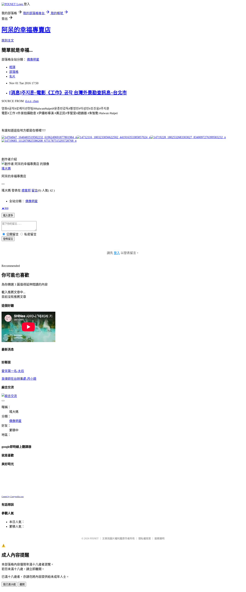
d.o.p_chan (32, 101)
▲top (5, 208)
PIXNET (94, 538)
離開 (22, 584)
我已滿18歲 (9, 584)
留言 (35, 190)
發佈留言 (8, 238)
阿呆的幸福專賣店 (26, 29)
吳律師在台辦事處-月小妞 (19, 378)
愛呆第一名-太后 (13, 371)
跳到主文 (8, 40)
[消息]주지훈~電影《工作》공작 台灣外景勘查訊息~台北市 (68, 92)
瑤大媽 (6, 168)
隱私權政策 (144, 538)
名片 (12, 76)
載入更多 (8, 215)
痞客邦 (26, 190)
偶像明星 (33, 59)
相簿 (12, 67)
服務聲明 (160, 538)
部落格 (13, 71)
